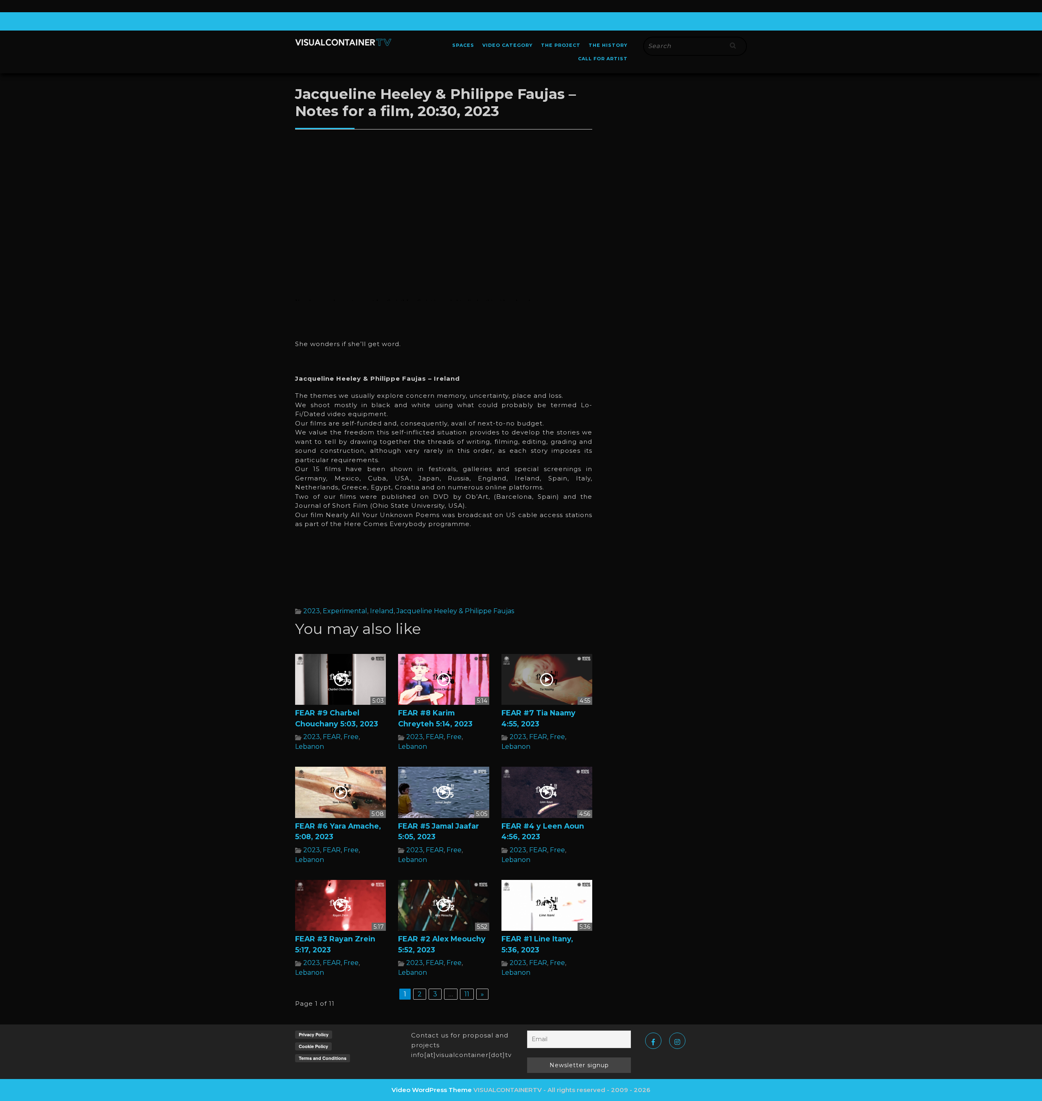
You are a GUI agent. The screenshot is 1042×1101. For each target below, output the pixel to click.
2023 (311, 611)
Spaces (463, 45)
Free (351, 737)
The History (608, 45)
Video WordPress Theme (432, 1090)
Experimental (345, 611)
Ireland (382, 611)
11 (466, 994)
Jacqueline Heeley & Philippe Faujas (455, 611)
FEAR (332, 737)
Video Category (507, 45)
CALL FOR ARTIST (603, 58)
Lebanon (309, 746)
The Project (560, 45)
